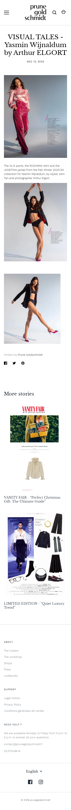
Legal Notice (12, 698)
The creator (11, 650)
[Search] (54, 12)
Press (7, 669)
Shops (8, 663)
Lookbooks (11, 675)
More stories (19, 394)
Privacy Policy (12, 704)
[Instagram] (40, 782)
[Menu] (6, 12)
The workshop (13, 656)
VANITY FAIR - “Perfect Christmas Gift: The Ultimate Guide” (32, 499)
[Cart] (63, 12)
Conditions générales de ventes (24, 710)
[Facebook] (30, 782)
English (32, 771)
